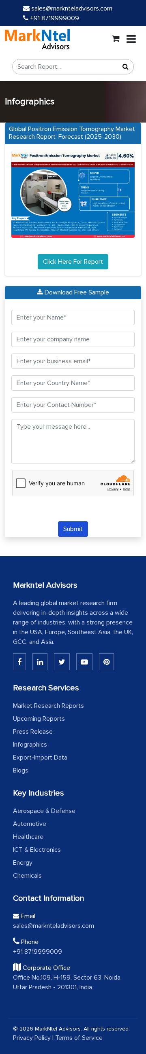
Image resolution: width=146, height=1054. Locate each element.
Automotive (29, 824)
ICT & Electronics (37, 850)
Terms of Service (79, 1038)
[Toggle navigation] (131, 39)
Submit (73, 529)
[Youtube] (84, 661)
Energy (22, 863)
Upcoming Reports (39, 719)
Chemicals (27, 876)
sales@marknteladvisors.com (71, 8)
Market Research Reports (48, 706)
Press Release (33, 732)
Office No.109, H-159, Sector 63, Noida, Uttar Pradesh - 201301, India (67, 982)
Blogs (20, 770)
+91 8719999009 (53, 18)
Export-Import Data (40, 757)
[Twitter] (62, 661)
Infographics (30, 745)
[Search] (125, 67)
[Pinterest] (106, 661)
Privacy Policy (32, 1038)
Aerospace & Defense (44, 811)
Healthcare (28, 837)
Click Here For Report (73, 262)
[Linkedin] (19, 661)
